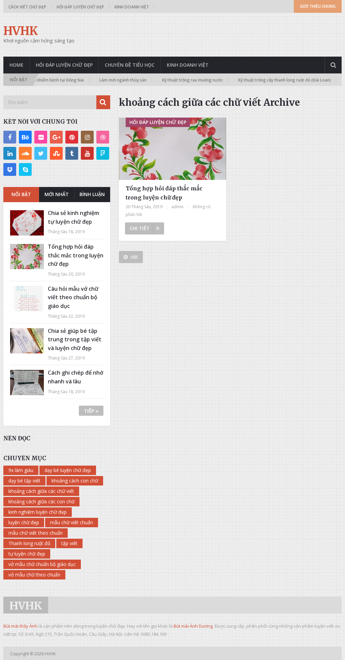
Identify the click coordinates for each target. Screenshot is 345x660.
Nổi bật (21, 194)
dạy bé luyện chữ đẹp (67, 470)
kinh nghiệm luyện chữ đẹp (37, 512)
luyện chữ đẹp (23, 522)
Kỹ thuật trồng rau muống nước (173, 80)
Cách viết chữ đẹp (27, 7)
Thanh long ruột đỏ (29, 543)
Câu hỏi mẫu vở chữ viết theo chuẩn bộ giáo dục (73, 297)
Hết (134, 257)
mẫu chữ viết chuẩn (71, 522)
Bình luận (92, 194)
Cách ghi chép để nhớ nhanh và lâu (75, 377)
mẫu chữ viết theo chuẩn (35, 533)
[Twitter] (40, 153)
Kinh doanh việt (132, 7)
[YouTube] (87, 153)
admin (177, 207)
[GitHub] (9, 169)
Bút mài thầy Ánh (20, 626)
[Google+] (56, 137)
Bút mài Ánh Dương (193, 626)
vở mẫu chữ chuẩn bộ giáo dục (42, 564)
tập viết (69, 543)
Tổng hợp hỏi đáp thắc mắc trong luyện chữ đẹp (164, 193)
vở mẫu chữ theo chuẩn (34, 574)
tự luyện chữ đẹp (26, 554)
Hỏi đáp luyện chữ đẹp (80, 7)
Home (16, 65)
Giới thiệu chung (318, 6)
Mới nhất (56, 194)
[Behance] (25, 137)
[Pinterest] (71, 137)
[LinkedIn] (9, 153)
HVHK (20, 31)
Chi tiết (140, 228)
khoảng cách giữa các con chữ (41, 501)
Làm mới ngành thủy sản (103, 80)
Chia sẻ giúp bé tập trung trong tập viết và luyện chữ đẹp (74, 339)
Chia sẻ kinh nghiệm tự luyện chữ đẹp (73, 217)
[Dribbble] (102, 137)
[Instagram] (87, 137)
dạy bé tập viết (24, 480)
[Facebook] (9, 137)
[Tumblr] (71, 153)
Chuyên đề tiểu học (130, 65)
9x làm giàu (20, 470)
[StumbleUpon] (56, 153)
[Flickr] (40, 137)
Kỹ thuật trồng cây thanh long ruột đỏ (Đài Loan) (265, 80)
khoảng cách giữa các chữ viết (41, 491)
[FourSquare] (102, 153)
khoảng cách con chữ (75, 480)
